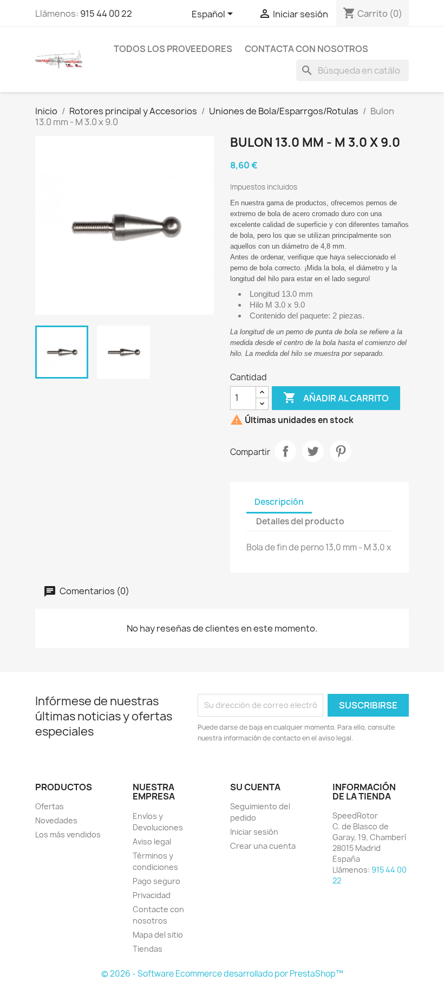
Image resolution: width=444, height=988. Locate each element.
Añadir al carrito (336, 397)
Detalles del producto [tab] (300, 521)
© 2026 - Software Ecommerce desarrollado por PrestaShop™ (222, 973)
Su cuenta (255, 787)
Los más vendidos (68, 834)
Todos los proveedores (173, 49)
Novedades (56, 820)
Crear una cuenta (263, 846)
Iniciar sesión (254, 832)
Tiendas (147, 949)
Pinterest (340, 451)
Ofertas (49, 806)
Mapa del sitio (158, 934)
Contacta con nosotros (306, 49)
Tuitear (313, 451)
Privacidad (152, 895)
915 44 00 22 (106, 14)
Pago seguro (156, 881)
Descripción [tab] (279, 502)
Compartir (285, 451)
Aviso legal (152, 841)
